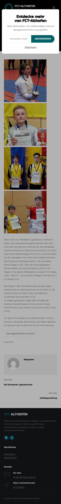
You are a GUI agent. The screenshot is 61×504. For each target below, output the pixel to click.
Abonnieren (43, 38)
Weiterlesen (30, 47)
